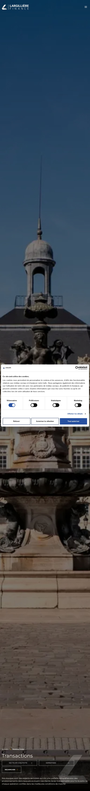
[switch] (34, 405)
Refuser (16, 421)
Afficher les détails (75, 414)
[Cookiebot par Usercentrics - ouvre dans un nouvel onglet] (77, 368)
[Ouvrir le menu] (85, 7)
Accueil (5, 749)
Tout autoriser (73, 421)
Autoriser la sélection (45, 421)
